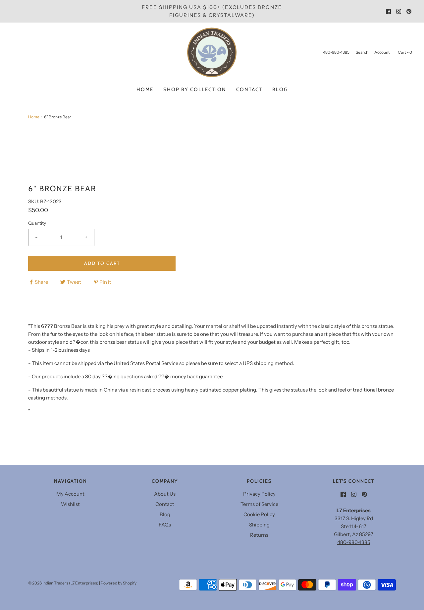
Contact (249, 89)
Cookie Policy (259, 514)
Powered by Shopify (118, 582)
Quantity (37, 223)
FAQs (165, 524)
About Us (165, 494)
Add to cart (102, 263)
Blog (280, 89)
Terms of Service (259, 504)
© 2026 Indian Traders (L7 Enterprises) (63, 582)
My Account (70, 494)
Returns (259, 535)
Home (144, 89)
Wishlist (70, 504)
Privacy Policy (259, 494)
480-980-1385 (353, 542)
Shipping (259, 524)
